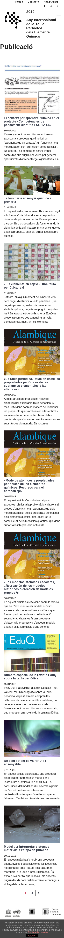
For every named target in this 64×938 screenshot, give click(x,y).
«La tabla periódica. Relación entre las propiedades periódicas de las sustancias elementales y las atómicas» (32, 384)
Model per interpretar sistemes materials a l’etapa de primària (26, 848)
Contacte (33, 1)
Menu (58, 14)
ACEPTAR (32, 936)
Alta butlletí (51, 1)
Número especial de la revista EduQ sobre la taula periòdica (30, 676)
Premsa (18, 1)
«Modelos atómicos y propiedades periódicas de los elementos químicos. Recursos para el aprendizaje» (29, 486)
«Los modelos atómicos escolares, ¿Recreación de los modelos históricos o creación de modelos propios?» (29, 587)
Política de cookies (38, 932)
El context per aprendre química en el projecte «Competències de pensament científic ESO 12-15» (31, 121)
